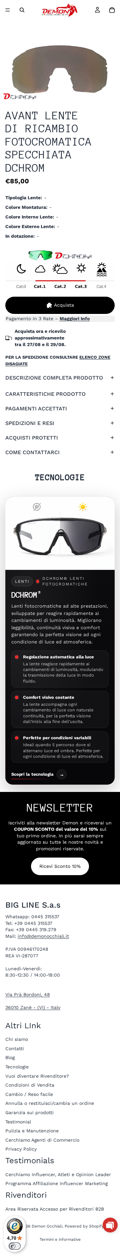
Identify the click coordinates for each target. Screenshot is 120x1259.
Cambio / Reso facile (29, 1094)
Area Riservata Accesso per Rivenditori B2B (54, 1209)
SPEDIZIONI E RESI (29, 423)
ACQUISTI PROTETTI (31, 438)
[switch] (15, 1246)
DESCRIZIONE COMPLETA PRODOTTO (54, 378)
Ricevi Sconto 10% (60, 866)
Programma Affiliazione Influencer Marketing (56, 1183)
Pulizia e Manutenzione (32, 1130)
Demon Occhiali (47, 1226)
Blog (10, 1057)
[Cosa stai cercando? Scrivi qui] (22, 10)
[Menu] (7, 10)
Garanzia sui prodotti (29, 1112)
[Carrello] (112, 10)
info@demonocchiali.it (43, 936)
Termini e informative (60, 1239)
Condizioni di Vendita (29, 1085)
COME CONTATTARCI (32, 452)
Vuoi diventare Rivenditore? (37, 1076)
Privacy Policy (21, 1149)
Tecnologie (17, 1066)
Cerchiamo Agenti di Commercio (42, 1140)
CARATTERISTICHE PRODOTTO (45, 394)
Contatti (14, 1048)
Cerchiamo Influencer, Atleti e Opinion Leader (58, 1174)
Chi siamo (16, 1039)
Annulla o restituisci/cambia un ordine (49, 1103)
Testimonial (18, 1121)
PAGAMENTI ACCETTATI (36, 408)
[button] (110, 1225)
